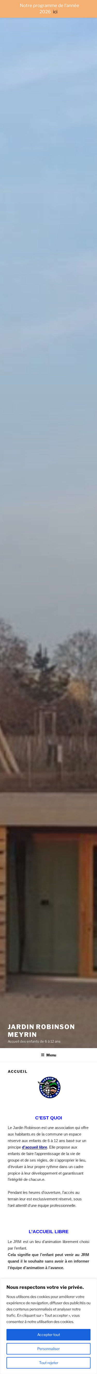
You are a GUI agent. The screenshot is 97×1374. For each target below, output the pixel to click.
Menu (51, 1055)
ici (55, 11)
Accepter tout (48, 1334)
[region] (48, 1326)
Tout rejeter (48, 1362)
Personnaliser (48, 1348)
